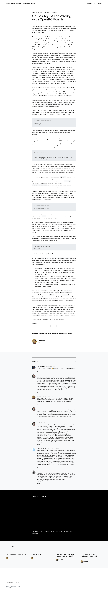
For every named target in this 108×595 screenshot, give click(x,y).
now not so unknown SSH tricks (45, 173)
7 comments (54, 12)
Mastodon (12, 587)
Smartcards (63, 333)
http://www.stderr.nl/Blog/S (67, 464)
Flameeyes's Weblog (13, 3)
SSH (70, 333)
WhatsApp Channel (10, 589)
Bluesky (16, 587)
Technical (39, 12)
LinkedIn (25, 587)
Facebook (21, 587)
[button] (91, 3)
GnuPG (41, 333)
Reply (38, 371)
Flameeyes (41, 340)
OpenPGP (47, 333)
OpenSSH (55, 333)
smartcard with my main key (55, 41)
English (34, 12)
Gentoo (35, 333)
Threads (7, 587)
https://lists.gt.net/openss (45, 481)
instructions (41, 88)
